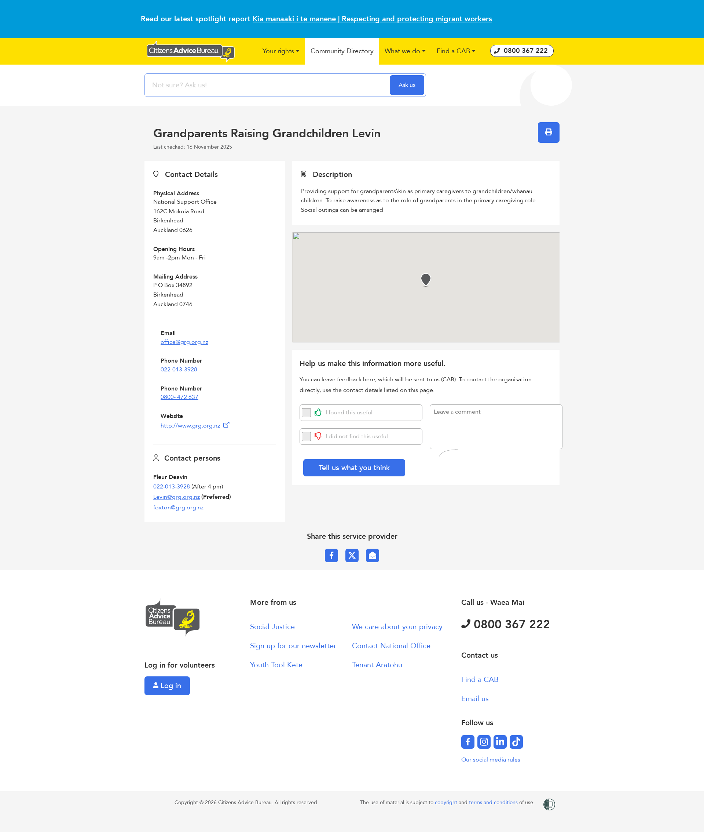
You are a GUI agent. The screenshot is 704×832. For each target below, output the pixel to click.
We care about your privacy (397, 627)
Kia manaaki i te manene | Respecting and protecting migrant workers (372, 19)
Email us (475, 699)
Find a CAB (480, 679)
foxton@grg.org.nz (178, 508)
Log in (169, 686)
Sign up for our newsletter (293, 646)
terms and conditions (494, 802)
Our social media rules (490, 760)
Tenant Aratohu (377, 665)
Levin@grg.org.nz (176, 497)
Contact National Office (391, 646)
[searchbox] (268, 85)
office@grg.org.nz (184, 342)
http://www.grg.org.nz (191, 426)
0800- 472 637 (179, 397)
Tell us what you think (354, 468)
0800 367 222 (510, 625)
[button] (281, 51)
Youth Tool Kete (276, 665)
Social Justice (272, 627)
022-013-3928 (179, 370)
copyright (447, 802)
